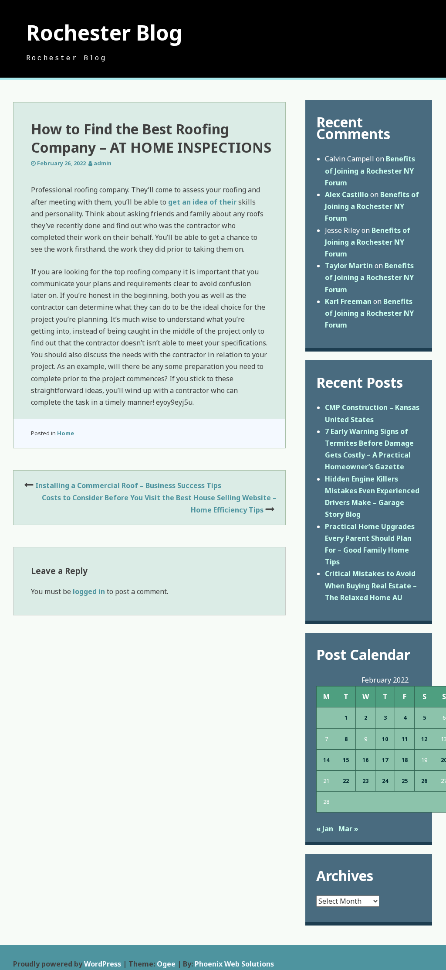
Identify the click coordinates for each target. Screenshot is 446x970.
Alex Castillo (346, 194)
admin (103, 163)
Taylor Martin (349, 265)
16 (365, 760)
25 (405, 781)
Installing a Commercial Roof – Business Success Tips (128, 485)
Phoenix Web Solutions (234, 964)
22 (346, 781)
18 (405, 760)
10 (385, 739)
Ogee (166, 964)
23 (365, 781)
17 (385, 760)
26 (424, 781)
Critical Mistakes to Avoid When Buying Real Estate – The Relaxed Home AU (371, 585)
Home (65, 433)
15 (346, 760)
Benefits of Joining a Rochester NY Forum (370, 170)
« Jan (324, 828)
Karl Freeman (348, 301)
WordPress (102, 964)
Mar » (348, 828)
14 (326, 760)
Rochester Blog (104, 32)
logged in (89, 591)
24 (385, 781)
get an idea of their (202, 202)
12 (424, 739)
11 (405, 739)
